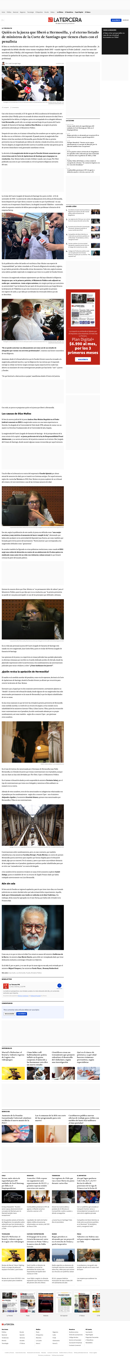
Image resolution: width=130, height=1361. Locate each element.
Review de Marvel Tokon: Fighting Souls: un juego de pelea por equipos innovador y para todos (13, 1267)
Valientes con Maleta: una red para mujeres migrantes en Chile (88, 1239)
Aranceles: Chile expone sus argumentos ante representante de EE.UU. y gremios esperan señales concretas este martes (38, 1183)
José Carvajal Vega (14, 63)
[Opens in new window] (46, 1313)
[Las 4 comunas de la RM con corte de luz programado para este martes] (51, 1134)
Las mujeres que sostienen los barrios (87, 1279)
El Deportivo (39, 12)
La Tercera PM (7, 28)
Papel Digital (79, 12)
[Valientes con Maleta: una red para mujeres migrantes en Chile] (88, 1255)
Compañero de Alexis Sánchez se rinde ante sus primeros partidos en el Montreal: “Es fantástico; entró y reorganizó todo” (78, 236)
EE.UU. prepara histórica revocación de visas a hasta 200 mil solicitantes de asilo (62, 1280)
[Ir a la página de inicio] (65, 20)
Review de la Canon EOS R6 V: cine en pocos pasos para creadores (13, 1279)
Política (9, 12)
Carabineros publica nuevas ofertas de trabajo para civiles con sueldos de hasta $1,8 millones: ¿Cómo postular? (84, 1119)
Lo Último (60, 12)
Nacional (15, 12)
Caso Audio (12, 973)
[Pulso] (28, 1313)
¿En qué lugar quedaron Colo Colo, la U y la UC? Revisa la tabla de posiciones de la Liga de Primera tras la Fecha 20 (87, 1183)
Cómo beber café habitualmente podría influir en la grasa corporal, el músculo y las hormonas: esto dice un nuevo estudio (37, 1058)
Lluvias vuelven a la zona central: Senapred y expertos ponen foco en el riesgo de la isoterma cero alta (78, 245)
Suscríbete (22, 1014)
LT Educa (87, 12)
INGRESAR (126, 20)
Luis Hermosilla (20, 973)
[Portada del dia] (83, 326)
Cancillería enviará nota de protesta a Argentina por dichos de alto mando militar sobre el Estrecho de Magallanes (79, 212)
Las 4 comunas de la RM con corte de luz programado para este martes (50, 1118)
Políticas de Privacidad (36, 995)
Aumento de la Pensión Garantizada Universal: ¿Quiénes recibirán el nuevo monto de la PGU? (78, 228)
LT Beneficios (69, 12)
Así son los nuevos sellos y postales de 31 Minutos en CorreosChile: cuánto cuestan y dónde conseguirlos (62, 1210)
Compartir (6, 107)
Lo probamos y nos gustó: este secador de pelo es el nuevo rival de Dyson (88, 1267)
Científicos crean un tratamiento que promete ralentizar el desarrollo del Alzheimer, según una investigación (63, 1057)
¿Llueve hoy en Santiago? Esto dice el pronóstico (62, 1221)
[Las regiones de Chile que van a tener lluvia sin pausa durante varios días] (95, 221)
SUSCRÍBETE (83, 359)
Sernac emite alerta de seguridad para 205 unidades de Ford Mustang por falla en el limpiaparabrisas (80, 128)
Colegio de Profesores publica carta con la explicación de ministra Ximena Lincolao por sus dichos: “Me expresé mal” (79, 253)
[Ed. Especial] (64, 1313)
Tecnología (30, 12)
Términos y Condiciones (23, 995)
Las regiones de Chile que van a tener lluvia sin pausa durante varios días (79, 220)
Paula (79, 1234)
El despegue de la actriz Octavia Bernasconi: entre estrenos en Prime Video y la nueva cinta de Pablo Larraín (37, 1242)
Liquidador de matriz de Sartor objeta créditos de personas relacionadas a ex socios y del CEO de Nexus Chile (38, 1223)
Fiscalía (28, 973)
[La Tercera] (10, 1313)
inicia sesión (9, 1014)
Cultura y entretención (35, 1234)
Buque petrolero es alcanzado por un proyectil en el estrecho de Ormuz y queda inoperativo (83, 136)
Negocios (22, 12)
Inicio (3, 12)
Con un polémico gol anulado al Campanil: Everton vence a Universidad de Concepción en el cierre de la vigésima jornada (88, 1210)
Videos (52, 12)
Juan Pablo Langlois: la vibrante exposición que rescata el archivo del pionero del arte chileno (38, 1280)
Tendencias (56, 1175)
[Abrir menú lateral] (3, 20)
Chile (3, 1175)
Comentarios (15, 107)
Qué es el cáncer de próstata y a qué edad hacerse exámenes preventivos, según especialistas (86, 1057)
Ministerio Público (36, 973)
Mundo (46, 12)
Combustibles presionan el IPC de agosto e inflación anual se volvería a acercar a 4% (81, 171)
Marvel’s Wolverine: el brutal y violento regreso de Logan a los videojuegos (13, 1056)
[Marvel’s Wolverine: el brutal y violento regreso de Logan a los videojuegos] (13, 1073)
